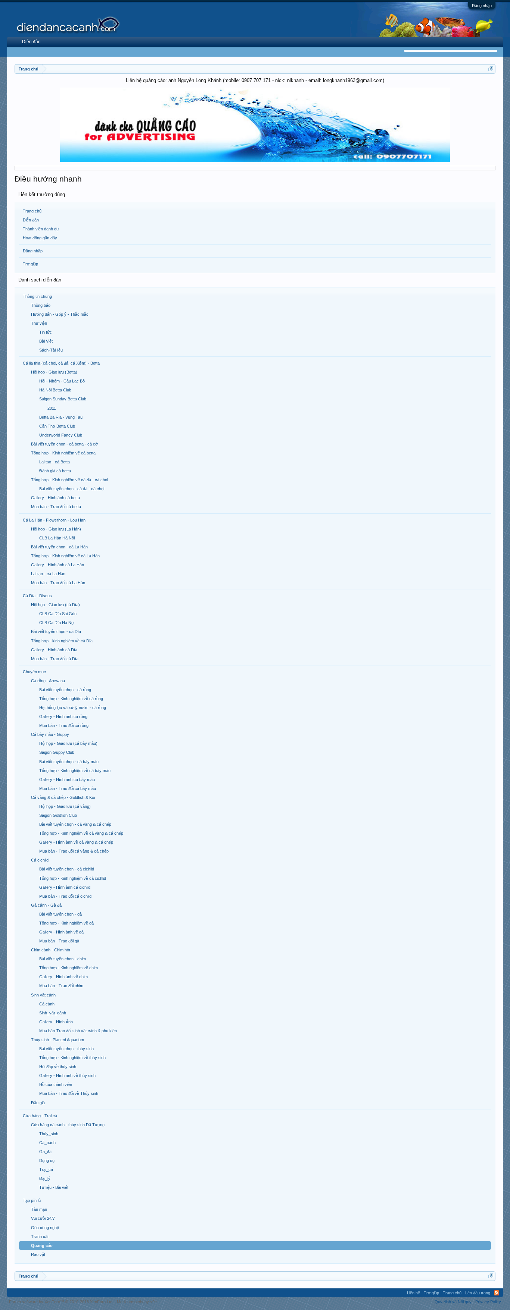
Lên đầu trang (477, 1293)
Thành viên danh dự (41, 229)
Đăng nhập (482, 5)
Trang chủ (32, 211)
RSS (496, 1292)
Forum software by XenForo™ (61, 1302)
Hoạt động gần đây (40, 238)
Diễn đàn (31, 220)
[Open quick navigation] (490, 68)
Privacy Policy (488, 1302)
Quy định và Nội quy (453, 1302)
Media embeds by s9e (137, 1302)
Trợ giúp (30, 264)
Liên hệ (413, 1293)
